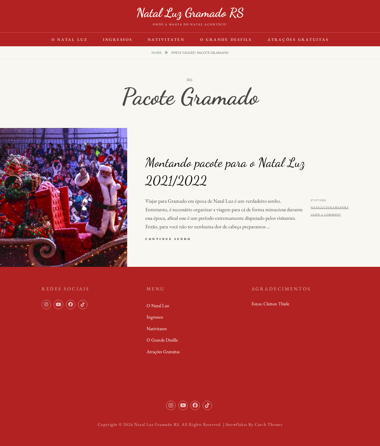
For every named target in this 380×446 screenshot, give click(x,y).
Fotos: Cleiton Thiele (270, 304)
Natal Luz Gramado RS (190, 12)
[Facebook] (70, 304)
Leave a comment (326, 214)
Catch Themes (268, 424)
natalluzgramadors (330, 207)
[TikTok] (82, 304)
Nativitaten (166, 39)
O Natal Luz (69, 39)
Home (157, 52)
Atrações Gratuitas (298, 39)
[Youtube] (58, 304)
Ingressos (117, 39)
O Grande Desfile (226, 39)
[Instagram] (46, 304)
